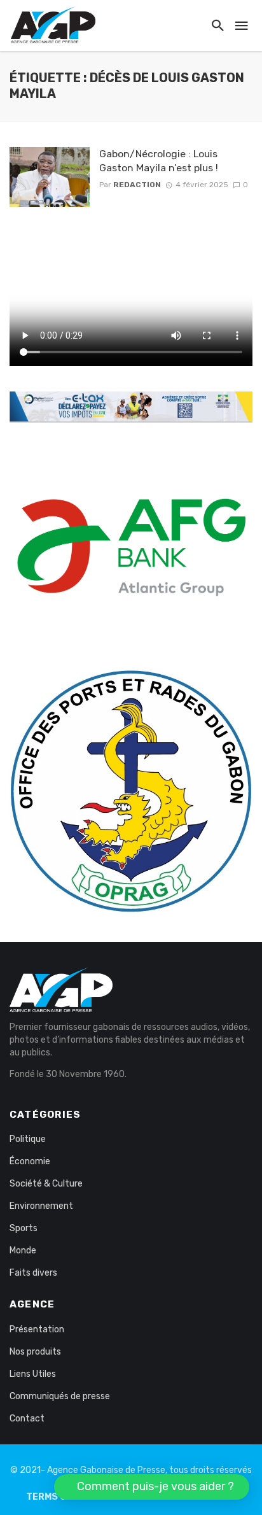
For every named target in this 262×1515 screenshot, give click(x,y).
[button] (151, 1487)
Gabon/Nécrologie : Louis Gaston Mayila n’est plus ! (158, 161)
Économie (30, 1161)
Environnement (41, 1206)
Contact (27, 1418)
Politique (28, 1139)
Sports (24, 1228)
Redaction (137, 184)
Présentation (37, 1329)
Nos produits (35, 1351)
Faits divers (33, 1272)
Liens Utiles (33, 1374)
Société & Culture (46, 1183)
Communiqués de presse (60, 1396)
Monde (23, 1250)
